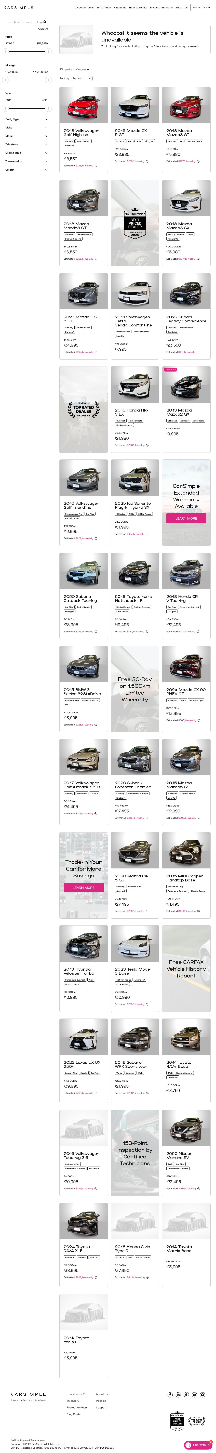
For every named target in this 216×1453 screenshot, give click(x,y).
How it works (138, 7)
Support (101, 1407)
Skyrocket (25, 1440)
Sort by (64, 78)
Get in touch (201, 7)
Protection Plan (77, 1407)
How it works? (76, 1394)
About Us (182, 7)
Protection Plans (161, 7)
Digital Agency (38, 1440)
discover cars (84, 7)
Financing (120, 7)
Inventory (73, 1401)
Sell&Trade (104, 7)
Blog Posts (73, 1414)
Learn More (186, 518)
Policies (101, 1401)
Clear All (43, 28)
